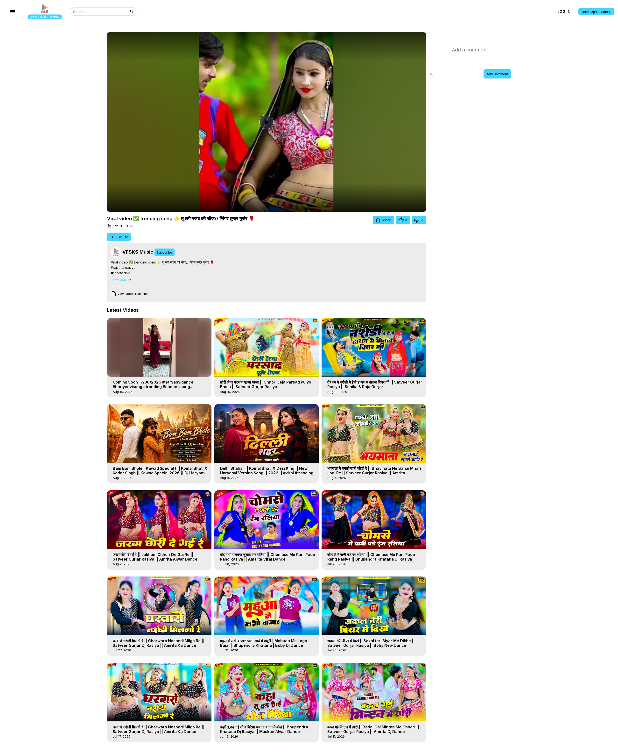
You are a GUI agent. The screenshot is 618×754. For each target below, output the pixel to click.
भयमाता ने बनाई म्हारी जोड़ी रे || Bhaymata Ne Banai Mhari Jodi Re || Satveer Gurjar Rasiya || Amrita (374, 470)
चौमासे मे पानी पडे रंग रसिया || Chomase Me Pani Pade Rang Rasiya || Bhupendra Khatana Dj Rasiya (371, 557)
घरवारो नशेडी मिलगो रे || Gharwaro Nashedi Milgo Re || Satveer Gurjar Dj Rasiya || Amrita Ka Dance (158, 643)
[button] (383, 220)
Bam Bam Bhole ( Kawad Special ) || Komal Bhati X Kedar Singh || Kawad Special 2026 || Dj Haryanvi (160, 470)
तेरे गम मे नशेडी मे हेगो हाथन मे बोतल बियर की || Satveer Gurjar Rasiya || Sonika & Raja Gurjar (374, 384)
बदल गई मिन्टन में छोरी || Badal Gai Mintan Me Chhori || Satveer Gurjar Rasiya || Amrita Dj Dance (373, 729)
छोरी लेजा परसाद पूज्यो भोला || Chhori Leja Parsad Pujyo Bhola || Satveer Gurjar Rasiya (265, 384)
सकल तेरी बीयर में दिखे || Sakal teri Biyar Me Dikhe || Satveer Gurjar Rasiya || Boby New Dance (371, 643)
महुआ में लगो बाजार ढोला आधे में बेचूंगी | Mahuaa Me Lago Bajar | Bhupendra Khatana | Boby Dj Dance (263, 643)
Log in (564, 11)
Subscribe (164, 252)
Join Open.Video (596, 12)
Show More (119, 280)
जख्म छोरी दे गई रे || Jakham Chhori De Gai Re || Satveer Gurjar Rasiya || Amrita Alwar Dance (155, 557)
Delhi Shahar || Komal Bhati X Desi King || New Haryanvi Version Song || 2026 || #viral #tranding (266, 470)
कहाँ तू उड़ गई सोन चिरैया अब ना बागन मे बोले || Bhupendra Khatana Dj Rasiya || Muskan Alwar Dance (264, 729)
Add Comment (497, 74)
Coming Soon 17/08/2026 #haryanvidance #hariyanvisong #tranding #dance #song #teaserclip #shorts (153, 387)
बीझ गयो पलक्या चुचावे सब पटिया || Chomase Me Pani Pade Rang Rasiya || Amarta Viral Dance (267, 557)
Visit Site (121, 237)
